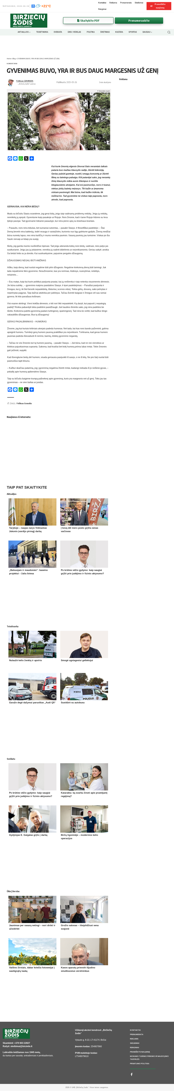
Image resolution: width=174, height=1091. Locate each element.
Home (9, 58)
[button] (169, 32)
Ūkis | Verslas (13, 891)
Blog (14, 58)
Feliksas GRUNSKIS (24, 81)
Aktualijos (11, 494)
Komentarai (12, 63)
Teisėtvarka (12, 626)
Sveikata (11, 759)
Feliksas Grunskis (24, 403)
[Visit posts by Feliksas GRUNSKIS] (11, 82)
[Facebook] (33, 6)
